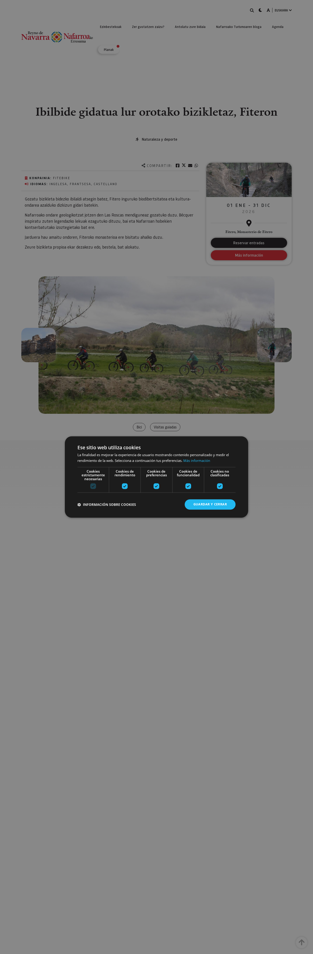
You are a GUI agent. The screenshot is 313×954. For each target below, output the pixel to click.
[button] (106, 504)
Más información (196, 460)
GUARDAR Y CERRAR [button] (210, 504)
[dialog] (156, 477)
